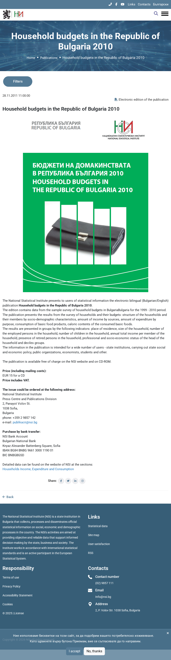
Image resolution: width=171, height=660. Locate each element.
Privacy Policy (11, 586)
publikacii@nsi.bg (25, 422)
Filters (18, 81)
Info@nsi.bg (103, 596)
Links (131, 4)
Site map (93, 535)
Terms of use (11, 577)
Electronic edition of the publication (143, 99)
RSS (90, 553)
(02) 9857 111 (104, 583)
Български (160, 4)
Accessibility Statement (18, 595)
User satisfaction (99, 544)
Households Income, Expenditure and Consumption (38, 469)
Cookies (8, 604)
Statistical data (98, 526)
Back (10, 497)
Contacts (144, 4)
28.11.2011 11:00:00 (16, 96)
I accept (74, 651)
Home (31, 58)
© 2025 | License (13, 613)
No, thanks (94, 651)
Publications (49, 58)
